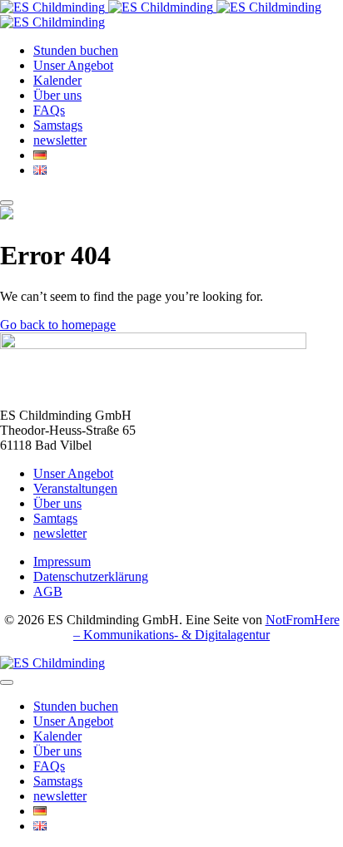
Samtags (55, 518)
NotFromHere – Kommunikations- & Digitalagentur (206, 627)
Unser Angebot (73, 473)
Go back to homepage (58, 325)
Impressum (62, 561)
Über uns (57, 503)
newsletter (60, 533)
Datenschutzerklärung (90, 576)
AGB (47, 591)
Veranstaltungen (75, 488)
